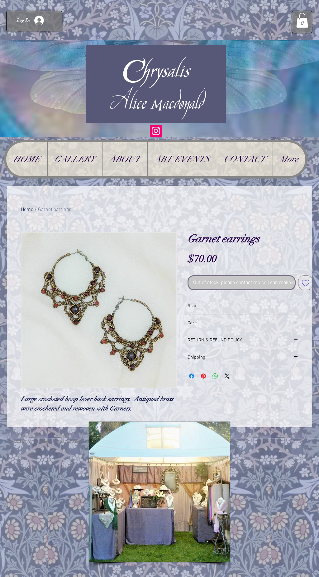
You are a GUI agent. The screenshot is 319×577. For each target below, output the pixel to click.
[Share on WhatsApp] (215, 376)
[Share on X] (227, 376)
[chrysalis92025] (156, 131)
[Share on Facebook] (191, 376)
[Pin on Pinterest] (203, 376)
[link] (302, 20)
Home (27, 210)
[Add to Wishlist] (305, 282)
